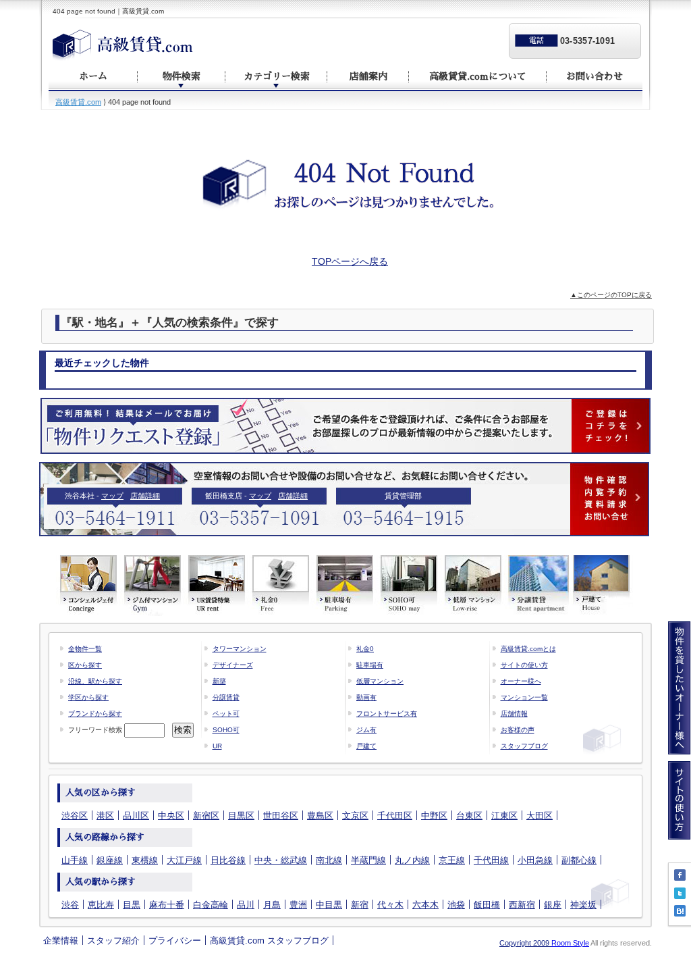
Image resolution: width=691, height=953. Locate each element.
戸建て (366, 746)
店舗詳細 (145, 496)
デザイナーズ (233, 665)
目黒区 (241, 815)
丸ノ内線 (412, 860)
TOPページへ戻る (350, 261)
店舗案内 (368, 76)
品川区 (136, 815)
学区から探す (88, 697)
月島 (272, 905)
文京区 (355, 815)
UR (217, 746)
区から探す (85, 665)
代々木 (390, 905)
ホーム (93, 76)
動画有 (366, 697)
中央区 (171, 815)
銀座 (552, 905)
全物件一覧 (85, 648)
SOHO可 (226, 729)
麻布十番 (166, 905)
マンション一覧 (524, 697)
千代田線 (491, 860)
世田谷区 (280, 815)
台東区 (469, 815)
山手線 (74, 860)
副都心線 (579, 860)
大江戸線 (184, 860)
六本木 (425, 905)
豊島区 (320, 815)
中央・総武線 (280, 860)
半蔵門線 (368, 860)
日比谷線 (228, 860)
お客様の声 (517, 729)
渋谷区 (74, 815)
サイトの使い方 (524, 665)
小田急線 (535, 860)
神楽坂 (583, 905)
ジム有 (366, 729)
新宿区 (206, 815)
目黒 (131, 905)
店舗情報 (514, 713)
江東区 (504, 815)
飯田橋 (487, 905)
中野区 (434, 815)
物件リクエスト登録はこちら (345, 426)
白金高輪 (210, 905)
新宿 (359, 905)
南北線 (329, 860)
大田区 (539, 815)
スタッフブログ (524, 746)
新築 (219, 681)
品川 (245, 905)
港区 (105, 815)
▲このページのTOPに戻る (611, 295)
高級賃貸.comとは (528, 648)
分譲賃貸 (226, 697)
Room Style (570, 943)
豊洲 (298, 905)
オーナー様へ (521, 681)
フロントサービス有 (386, 713)
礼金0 (365, 648)
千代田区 (394, 815)
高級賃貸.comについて (477, 76)
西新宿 (522, 905)
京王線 (452, 860)
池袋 (456, 905)
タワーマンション (240, 648)
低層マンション (380, 681)
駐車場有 (369, 665)
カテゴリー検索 (277, 76)
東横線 (145, 860)
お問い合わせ (594, 76)
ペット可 (226, 713)
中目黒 (329, 905)
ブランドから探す (95, 713)
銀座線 (109, 860)
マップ (112, 496)
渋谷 (70, 905)
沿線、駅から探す (95, 681)
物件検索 (181, 76)
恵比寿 (101, 905)
